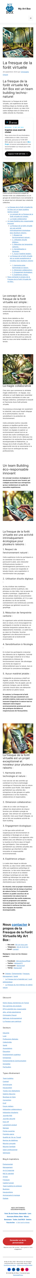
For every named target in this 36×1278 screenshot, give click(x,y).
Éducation (6, 1051)
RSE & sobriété (8, 1174)
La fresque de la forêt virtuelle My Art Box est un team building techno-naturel (20, 209)
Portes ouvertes (9, 1131)
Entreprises (7, 1058)
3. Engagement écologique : (22, 272)
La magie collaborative (18, 219)
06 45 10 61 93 (22, 947)
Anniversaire (7, 1085)
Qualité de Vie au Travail (12, 1137)
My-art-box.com (21, 945)
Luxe (4, 1036)
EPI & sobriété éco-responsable (14, 1009)
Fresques (26, 974)
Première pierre (8, 1134)
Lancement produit (10, 1125)
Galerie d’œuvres (9, 1094)
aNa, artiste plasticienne (12, 1012)
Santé (15, 976)
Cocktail (6, 1081)
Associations (7, 1048)
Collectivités (7, 1042)
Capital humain (8, 1183)
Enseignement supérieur (12, 1055)
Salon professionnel (10, 1150)
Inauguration (7, 1088)
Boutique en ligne (9, 1097)
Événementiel (17, 974)
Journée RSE (7, 1116)
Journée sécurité (9, 1119)
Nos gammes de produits (12, 1006)
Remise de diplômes (10, 1140)
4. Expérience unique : (20, 275)
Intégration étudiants (10, 1112)
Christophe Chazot (10, 1015)
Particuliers (7, 1067)
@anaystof (21, 966)
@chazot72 (18, 963)
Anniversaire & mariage (11, 1195)
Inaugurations (8, 1192)
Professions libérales (10, 1039)
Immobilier (6, 1064)
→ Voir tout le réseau (23, 1222)
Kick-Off (6, 1122)
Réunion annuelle (9, 1143)
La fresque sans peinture (12, 1021)
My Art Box (24, 8)
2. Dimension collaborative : (22, 270)
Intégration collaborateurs (12, 1109)
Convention (7, 1100)
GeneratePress (18, 1275)
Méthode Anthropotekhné (12, 1018)
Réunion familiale (9, 1147)
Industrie (6, 1033)
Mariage (6, 1128)
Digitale (8, 974)
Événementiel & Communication (14, 1061)
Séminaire (6, 1153)
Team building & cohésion (12, 1186)
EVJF (4, 1103)
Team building (8, 1078)
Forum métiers (8, 1106)
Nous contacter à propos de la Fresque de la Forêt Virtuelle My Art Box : (19, 279)
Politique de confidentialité (24, 1265)
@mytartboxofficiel (23, 961)
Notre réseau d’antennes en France (16, 1003)
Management (8, 976)
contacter (19, 924)
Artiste (5, 1177)
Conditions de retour (10, 1265)
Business (6, 1189)
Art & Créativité (8, 1170)
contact (16, 949)
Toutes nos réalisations (11, 1091)
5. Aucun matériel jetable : (22, 254)
